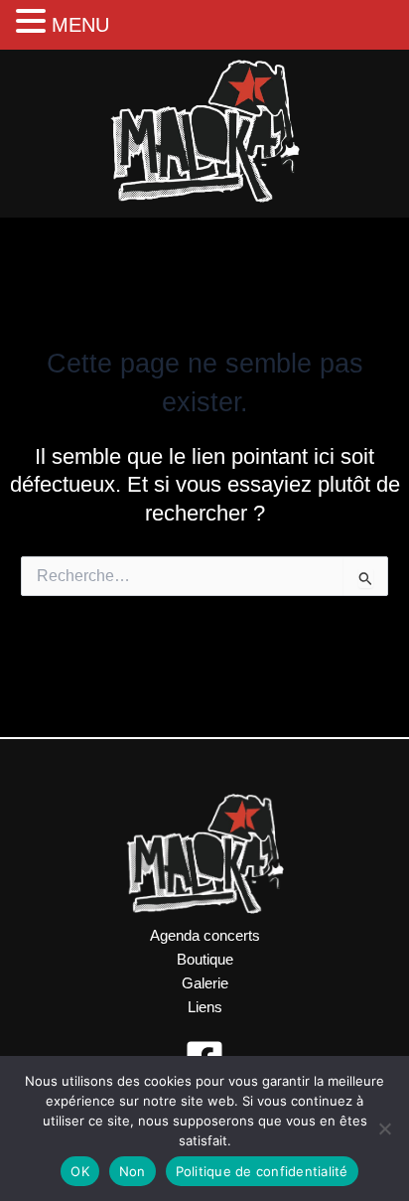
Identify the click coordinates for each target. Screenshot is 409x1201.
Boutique (205, 960)
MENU (80, 25)
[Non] (384, 1128)
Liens (205, 1007)
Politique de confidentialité (262, 1171)
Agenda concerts (205, 936)
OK (79, 1171)
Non (132, 1171)
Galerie (205, 983)
